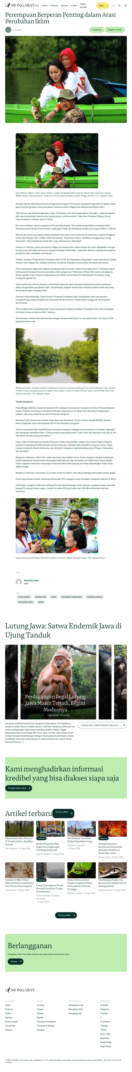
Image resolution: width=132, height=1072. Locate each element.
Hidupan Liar (40, 597)
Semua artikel (61, 812)
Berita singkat (11, 1022)
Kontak (40, 1009)
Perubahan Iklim (25, 602)
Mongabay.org (75, 1013)
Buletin (14, 961)
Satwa (41, 602)
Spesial (64, 6)
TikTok (103, 1030)
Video (44, 6)
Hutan (53, 597)
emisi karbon (24, 597)
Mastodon (104, 1038)
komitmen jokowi (94, 597)
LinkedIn (104, 1005)
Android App (106, 1042)
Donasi (102, 6)
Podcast (54, 6)
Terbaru (8, 1030)
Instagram (104, 1009)
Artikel (74, 6)
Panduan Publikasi (45, 1026)
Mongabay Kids (76, 1009)
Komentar (96, 30)
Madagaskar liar (76, 1005)
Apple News (106, 1046)
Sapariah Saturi (31, 580)
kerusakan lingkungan (71, 597)
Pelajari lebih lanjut (17, 788)
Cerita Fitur (10, 1026)
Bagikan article (115, 30)
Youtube (104, 1013)
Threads (104, 1026)
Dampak (41, 1030)
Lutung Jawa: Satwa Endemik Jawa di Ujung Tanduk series (104, 725)
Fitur (37, 6)
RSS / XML (105, 1034)
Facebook (104, 1022)
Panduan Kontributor (46, 1022)
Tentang (40, 1005)
